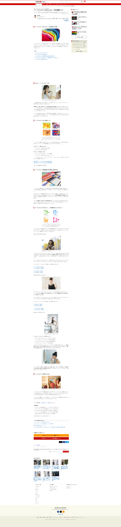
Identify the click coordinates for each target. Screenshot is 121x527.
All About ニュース (69, 486)
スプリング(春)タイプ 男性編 (38, 268)
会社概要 (38, 517)
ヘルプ (83, 517)
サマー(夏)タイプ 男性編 (38, 305)
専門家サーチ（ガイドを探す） (54, 486)
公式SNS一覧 (60, 514)
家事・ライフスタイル (39, 4)
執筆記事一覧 (66, 20)
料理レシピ (43, 4)
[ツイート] (60, 442)
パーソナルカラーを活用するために (41, 59)
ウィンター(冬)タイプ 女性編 (38, 308)
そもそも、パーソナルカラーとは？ (41, 52)
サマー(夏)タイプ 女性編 (38, 304)
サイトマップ (80, 517)
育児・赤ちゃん (62, 4)
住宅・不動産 (37, 486)
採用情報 (41, 517)
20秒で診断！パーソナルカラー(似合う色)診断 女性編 (43, 161)
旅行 (36, 498)
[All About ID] (85, 2)
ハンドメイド (53, 4)
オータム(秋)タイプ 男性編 (38, 272)
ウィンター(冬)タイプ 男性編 (38, 309)
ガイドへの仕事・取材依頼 (53, 489)
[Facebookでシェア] (63, 442)
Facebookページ (44, 402)
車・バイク (36, 503)
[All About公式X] (61, 512)
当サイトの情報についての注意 (74, 517)
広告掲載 (47, 517)
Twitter (49, 402)
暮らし (44, 1)
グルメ (36, 502)
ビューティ (36, 490)
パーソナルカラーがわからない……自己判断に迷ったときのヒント (46, 57)
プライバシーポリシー (55, 517)
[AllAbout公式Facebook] (58, 512)
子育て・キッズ (66, 4)
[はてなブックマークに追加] (67, 442)
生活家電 (50, 4)
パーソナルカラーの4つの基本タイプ (41, 54)
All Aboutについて (61, 517)
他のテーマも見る (79, 51)
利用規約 (50, 517)
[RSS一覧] (63, 512)
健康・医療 (36, 489)
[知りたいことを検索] (81, 2)
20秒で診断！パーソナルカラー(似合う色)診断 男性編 (43, 162)
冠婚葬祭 (47, 4)
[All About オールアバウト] (38, 2)
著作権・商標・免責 (66, 517)
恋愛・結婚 (36, 494)
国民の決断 (51, 490)
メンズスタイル (37, 497)
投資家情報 (44, 517)
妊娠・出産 (57, 4)
